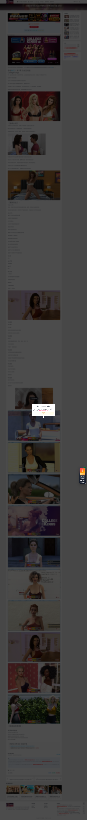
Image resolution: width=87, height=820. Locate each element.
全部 (82, 473)
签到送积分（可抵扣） (44, 410)
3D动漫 (82, 482)
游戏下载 (82, 478)
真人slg (82, 476)
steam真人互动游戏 (82, 480)
